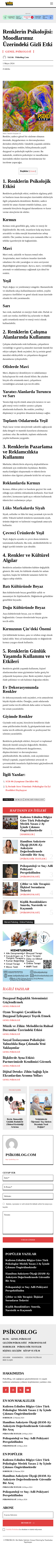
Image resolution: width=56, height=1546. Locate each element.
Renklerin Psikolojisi (34, 799)
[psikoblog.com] (5, 57)
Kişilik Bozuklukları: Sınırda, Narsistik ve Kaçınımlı (33, 905)
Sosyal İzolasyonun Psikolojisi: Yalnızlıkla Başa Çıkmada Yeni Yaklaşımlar (24, 1044)
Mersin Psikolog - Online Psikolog (18, 922)
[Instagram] (13, 1390)
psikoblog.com (22, 57)
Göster (32, 171)
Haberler (27, 834)
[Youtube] (28, 1390)
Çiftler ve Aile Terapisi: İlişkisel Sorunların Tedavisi (35, 887)
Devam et (26, 1523)
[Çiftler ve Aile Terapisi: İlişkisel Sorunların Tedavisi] (10, 889)
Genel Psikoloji (11, 1006)
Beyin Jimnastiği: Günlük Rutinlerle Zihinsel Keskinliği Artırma (14, 1123)
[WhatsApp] (24, 75)
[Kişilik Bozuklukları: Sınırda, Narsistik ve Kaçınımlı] (10, 907)
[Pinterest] (18, 75)
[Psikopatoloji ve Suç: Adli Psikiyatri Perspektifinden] (10, 871)
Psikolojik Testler (33, 859)
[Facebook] (5, 75)
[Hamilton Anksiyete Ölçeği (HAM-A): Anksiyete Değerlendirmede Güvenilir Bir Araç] (10, 846)
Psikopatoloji (30, 877)
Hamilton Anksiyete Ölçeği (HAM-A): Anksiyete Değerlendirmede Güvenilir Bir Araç (27, 1277)
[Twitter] (11, 75)
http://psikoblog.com (12, 1159)
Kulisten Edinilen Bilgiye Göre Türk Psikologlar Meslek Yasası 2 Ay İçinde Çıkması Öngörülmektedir (36, 823)
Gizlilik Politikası (12, 1529)
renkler (19, 799)
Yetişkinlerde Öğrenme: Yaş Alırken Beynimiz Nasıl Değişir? (41, 1123)
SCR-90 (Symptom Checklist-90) (22, 781)
